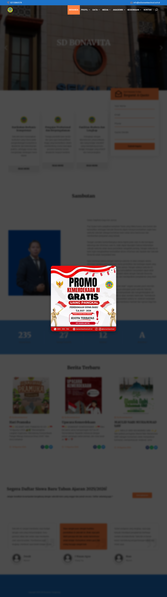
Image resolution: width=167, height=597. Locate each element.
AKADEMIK (118, 10)
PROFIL (84, 10)
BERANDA (73, 10)
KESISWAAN (133, 10)
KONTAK (147, 10)
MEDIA (105, 10)
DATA (95, 10)
